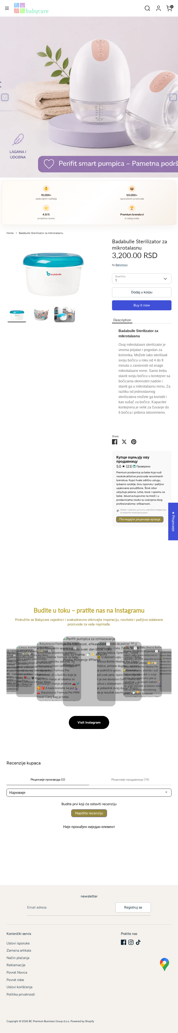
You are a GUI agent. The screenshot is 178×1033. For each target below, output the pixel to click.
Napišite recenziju (89, 813)
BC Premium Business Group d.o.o (49, 1021)
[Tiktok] (138, 942)
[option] (53, 272)
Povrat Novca (17, 972)
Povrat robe (15, 980)
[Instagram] (131, 942)
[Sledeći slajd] (173, 97)
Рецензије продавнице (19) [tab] (130, 779)
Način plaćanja (18, 958)
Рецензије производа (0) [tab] (48, 779)
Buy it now (142, 305)
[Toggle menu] (7, 8)
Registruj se (133, 907)
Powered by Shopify (82, 1021)
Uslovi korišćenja (19, 987)
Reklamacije (16, 965)
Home (10, 233)
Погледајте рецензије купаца (139, 519)
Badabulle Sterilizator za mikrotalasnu (41, 233)
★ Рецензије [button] (173, 521)
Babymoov (121, 264)
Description (122, 320)
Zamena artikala (19, 950)
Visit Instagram (89, 722)
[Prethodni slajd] (5, 97)
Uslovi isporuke (18, 943)
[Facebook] (123, 942)
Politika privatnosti (21, 994)
